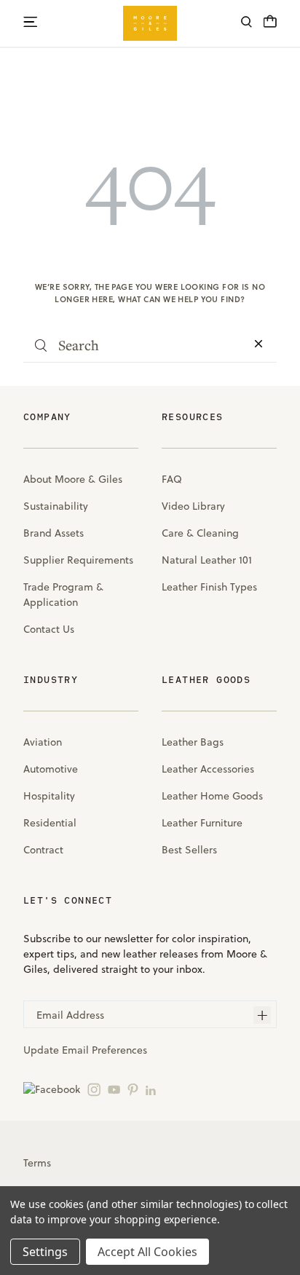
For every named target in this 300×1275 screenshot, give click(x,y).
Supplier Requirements (78, 560)
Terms (37, 1163)
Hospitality (49, 796)
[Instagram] (93, 1089)
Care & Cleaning (200, 533)
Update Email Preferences (85, 1050)
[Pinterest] (132, 1089)
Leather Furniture (202, 823)
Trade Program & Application (63, 594)
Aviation (42, 742)
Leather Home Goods (212, 796)
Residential (49, 823)
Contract (43, 849)
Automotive (50, 769)
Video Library (193, 506)
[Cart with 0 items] (270, 25)
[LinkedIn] (151, 1089)
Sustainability (55, 506)
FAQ (172, 479)
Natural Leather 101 (207, 560)
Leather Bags (193, 742)
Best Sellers (189, 849)
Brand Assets (53, 533)
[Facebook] (51, 1089)
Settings (45, 1252)
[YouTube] (114, 1089)
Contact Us (48, 629)
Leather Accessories (208, 769)
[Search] (246, 24)
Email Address (70, 1015)
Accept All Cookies (147, 1252)
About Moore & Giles (72, 479)
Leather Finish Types (209, 587)
